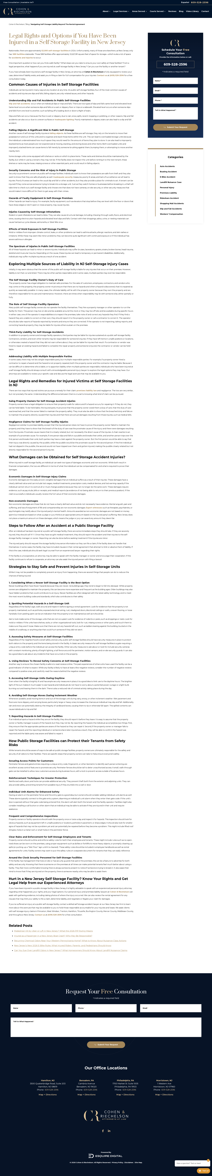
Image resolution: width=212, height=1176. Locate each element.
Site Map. (138, 1163)
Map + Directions (48, 1094)
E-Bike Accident (167, 177)
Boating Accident (168, 172)
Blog (27, 24)
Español (185, 2)
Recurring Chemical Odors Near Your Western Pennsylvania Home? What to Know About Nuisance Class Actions (70, 941)
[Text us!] (203, 1171)
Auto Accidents (167, 166)
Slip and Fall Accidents (171, 209)
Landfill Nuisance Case (171, 182)
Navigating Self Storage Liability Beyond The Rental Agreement (58, 24)
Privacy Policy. (118, 1163)
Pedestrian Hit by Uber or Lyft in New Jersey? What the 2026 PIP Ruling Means (53, 931)
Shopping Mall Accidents (172, 203)
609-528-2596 (199, 2)
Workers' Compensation (171, 214)
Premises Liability (168, 193)
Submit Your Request (177, 127)
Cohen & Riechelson (16, 24)
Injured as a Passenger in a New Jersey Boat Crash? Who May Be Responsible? (53, 936)
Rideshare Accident (169, 198)
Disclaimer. (129, 1163)
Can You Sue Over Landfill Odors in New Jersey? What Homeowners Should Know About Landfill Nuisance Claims (70, 950)
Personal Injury (167, 188)
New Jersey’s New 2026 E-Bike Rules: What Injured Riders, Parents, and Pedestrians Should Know (62, 945)
